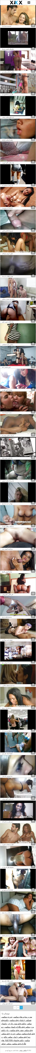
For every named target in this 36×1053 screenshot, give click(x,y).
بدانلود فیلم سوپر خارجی (17, 1023)
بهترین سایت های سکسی (22, 1017)
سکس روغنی (23, 1050)
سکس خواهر (6, 1044)
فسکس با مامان (25, 1020)
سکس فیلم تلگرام (23, 1027)
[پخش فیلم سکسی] (16, 3)
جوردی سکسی (6, 1017)
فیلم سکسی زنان (12, 1030)
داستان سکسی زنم (8, 1027)
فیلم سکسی (14, 1020)
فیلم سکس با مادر (20, 1037)
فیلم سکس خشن (26, 1030)
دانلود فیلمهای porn (16, 1040)
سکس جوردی (15, 1033)
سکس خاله (8, 1037)
